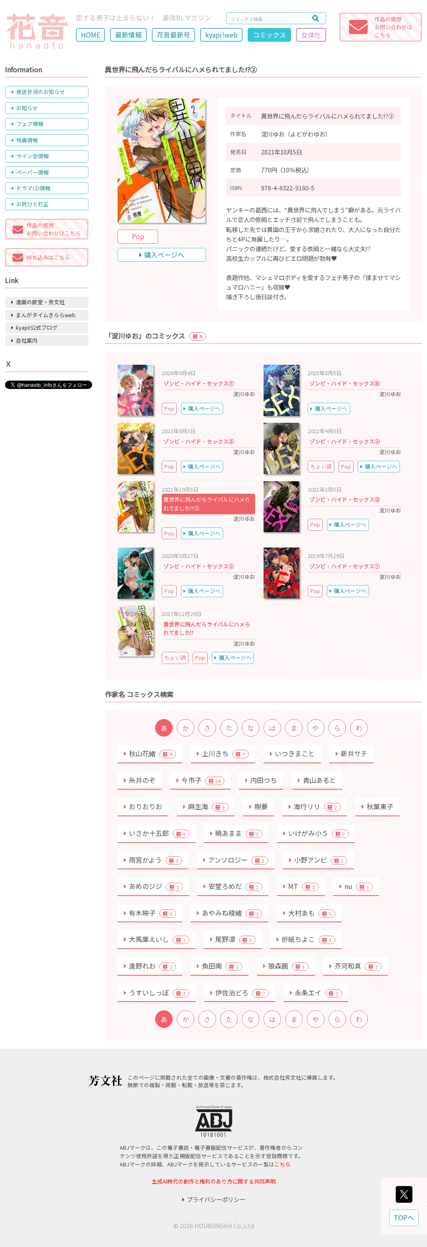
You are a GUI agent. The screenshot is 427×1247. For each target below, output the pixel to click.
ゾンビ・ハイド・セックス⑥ (344, 383)
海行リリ (315, 806)
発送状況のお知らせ (40, 92)
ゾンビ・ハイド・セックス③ (344, 499)
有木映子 (150, 913)
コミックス (269, 35)
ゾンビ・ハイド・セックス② (198, 566)
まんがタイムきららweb (45, 315)
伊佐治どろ (240, 992)
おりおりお (145, 806)
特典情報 (27, 140)
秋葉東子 (380, 806)
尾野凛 (233, 939)
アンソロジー (236, 860)
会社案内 (27, 340)
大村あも (310, 913)
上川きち (223, 753)
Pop (138, 236)
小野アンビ (319, 860)
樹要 (261, 806)
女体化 (311, 35)
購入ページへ (164, 255)
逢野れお (150, 966)
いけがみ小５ (316, 833)
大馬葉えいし (157, 939)
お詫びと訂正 (32, 204)
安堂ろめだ (233, 886)
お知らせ (27, 108)
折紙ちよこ (306, 939)
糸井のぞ (142, 780)
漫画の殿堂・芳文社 (40, 302)
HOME (90, 35)
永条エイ (316, 992)
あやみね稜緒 (230, 913)
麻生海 (206, 806)
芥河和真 (356, 966)
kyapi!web (221, 35)
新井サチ (354, 753)
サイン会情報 (32, 156)
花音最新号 (173, 35)
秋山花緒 (150, 753)
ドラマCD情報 (33, 188)
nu (356, 886)
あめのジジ (154, 886)
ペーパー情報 (32, 172)
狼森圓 (286, 966)
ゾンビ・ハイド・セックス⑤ (198, 441)
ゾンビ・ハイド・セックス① (344, 566)
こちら (282, 1164)
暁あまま (237, 833)
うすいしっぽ (157, 992)
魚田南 (220, 966)
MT (301, 886)
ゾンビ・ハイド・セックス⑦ (198, 383)
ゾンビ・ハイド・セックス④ (344, 441)
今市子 (201, 780)
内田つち (263, 780)
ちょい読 (321, 466)
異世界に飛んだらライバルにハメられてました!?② (206, 503)
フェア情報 (29, 124)
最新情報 (128, 35)
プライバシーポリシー (216, 1199)
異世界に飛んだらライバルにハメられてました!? (206, 628)
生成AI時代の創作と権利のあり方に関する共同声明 (214, 1181)
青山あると (319, 780)
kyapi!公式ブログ (37, 327)
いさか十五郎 (157, 833)
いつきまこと (295, 753)
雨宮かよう (153, 860)
